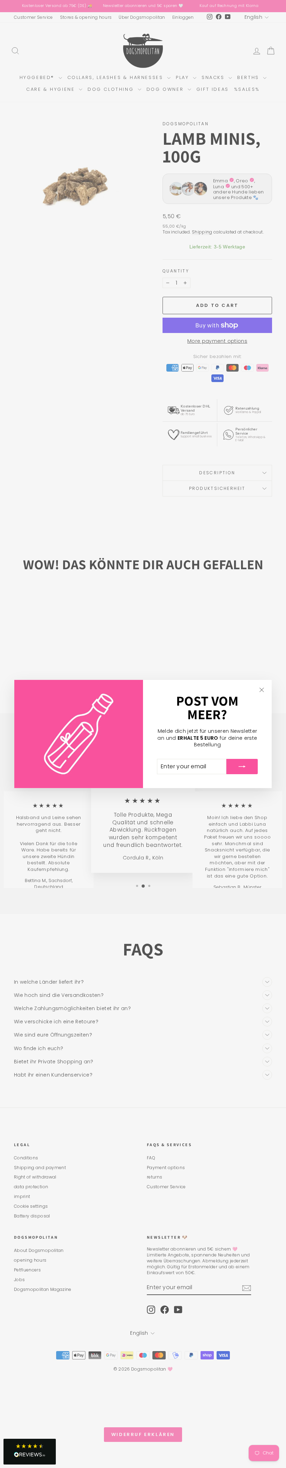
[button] (29, 1452)
